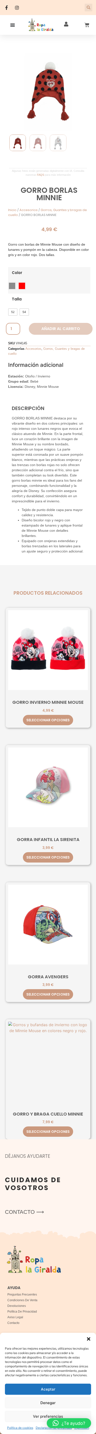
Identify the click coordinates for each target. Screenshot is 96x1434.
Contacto (13, 1323)
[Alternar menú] (12, 24)
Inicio (12, 210)
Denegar (48, 1402)
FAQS (40, 174)
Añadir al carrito (60, 329)
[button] (88, 1338)
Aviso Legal (15, 1317)
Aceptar (48, 1389)
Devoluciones (16, 1306)
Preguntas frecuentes (22, 1294)
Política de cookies (20, 1428)
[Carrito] (87, 25)
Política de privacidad (22, 1311)
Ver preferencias (48, 1416)
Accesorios (28, 210)
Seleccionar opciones (48, 720)
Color (17, 273)
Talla (17, 299)
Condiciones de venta (22, 1300)
